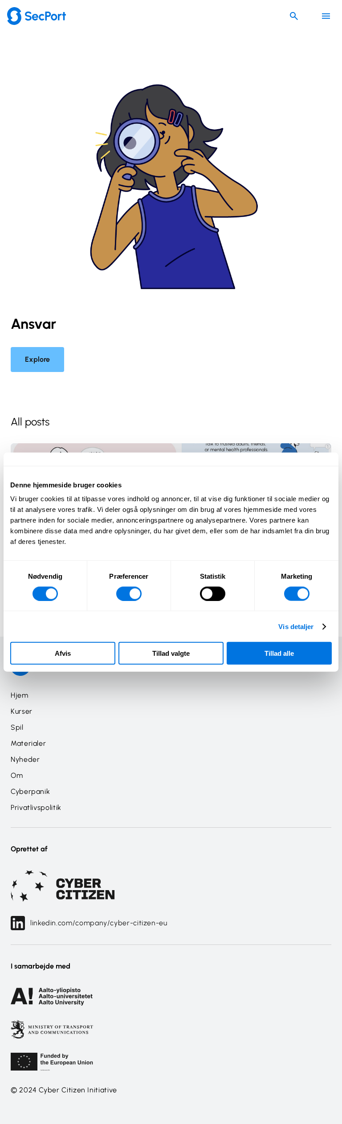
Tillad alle (279, 653)
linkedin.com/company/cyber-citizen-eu (98, 923)
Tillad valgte (171, 653)
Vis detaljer (296, 626)
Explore (37, 359)
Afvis (63, 653)
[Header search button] (294, 16)
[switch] (129, 593)
